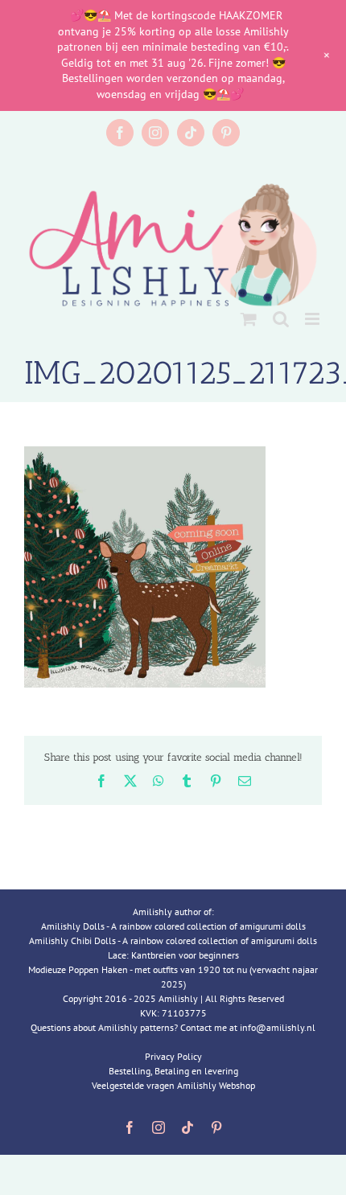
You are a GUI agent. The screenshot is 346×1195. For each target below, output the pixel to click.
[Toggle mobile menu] (313, 318)
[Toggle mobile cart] (249, 318)
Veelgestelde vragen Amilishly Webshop (173, 1085)
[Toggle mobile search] (281, 318)
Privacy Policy (173, 1056)
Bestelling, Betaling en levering (173, 1071)
